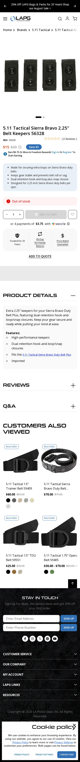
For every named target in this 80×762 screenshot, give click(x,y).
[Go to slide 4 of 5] (75, 6)
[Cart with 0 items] (75, 19)
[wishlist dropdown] (72, 214)
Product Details (30, 295)
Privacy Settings (63, 742)
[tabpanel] (40, 75)
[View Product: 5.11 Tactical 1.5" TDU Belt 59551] (21, 532)
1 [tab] (38, 117)
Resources (11, 695)
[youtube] (55, 639)
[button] (40, 224)
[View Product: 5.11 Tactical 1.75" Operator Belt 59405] (59, 532)
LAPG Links (11, 685)
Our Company (14, 664)
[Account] (67, 19)
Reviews (16, 385)
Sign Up (69, 618)
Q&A (9, 406)
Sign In (55, 152)
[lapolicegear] (20, 19)
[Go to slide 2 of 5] (5, 6)
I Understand (67, 754)
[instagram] (33, 639)
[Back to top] (72, 583)
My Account (13, 674)
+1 (8, 506)
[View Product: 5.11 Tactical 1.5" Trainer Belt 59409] (21, 461)
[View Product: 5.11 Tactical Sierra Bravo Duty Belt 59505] (59, 461)
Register (67, 152)
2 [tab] (43, 117)
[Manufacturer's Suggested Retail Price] (20, 147)
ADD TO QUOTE (40, 256)
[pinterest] (47, 639)
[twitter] (40, 639)
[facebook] (25, 639)
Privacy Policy (20, 742)
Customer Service (17, 654)
